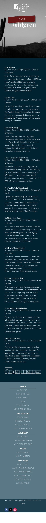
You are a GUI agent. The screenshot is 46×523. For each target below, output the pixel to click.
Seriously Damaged (12, 128)
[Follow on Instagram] (15, 509)
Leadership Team (23, 394)
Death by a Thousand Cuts (15, 248)
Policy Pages (22, 464)
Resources (23, 461)
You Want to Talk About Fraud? (16, 188)
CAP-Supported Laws (23, 440)
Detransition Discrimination (16, 308)
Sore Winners (10, 67)
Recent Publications (23, 472)
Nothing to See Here (12, 338)
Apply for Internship (23, 428)
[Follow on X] (10, 509)
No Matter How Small (13, 218)
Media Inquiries (23, 456)
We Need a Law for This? (14, 278)
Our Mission (22, 390)
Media (23, 449)
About (23, 386)
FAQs (23, 401)
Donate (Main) (23, 417)
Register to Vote (22, 421)
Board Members (23, 398)
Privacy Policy (23, 405)
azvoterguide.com (22, 479)
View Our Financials (23, 409)
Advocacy (23, 433)
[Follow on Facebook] (6, 509)
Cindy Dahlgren (12, 70)
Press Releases (22, 452)
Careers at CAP (22, 483)
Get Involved (23, 413)
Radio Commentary (22, 475)
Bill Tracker (22, 436)
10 (28, 372)
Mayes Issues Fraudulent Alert (16, 158)
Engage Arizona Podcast (23, 468)
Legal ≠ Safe (9, 97)
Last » (38, 372)
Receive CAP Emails (23, 424)
